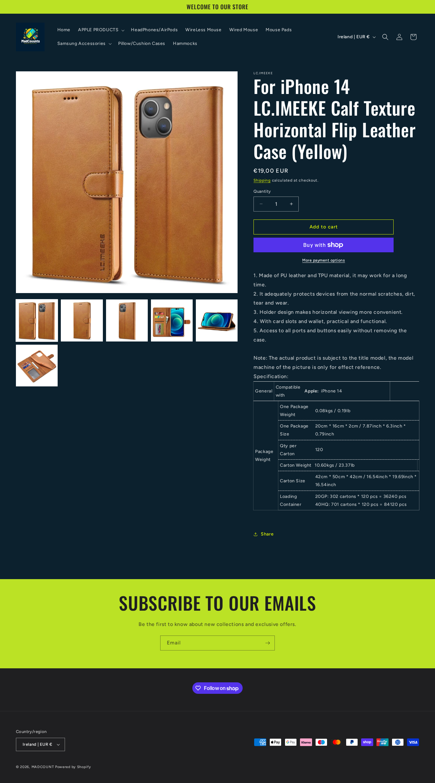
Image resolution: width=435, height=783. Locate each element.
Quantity (262, 191)
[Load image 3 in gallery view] (127, 320)
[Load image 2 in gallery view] (82, 320)
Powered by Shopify (73, 767)
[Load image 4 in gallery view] (172, 320)
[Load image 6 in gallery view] (37, 365)
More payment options (323, 260)
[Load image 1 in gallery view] (37, 320)
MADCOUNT (43, 767)
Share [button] (267, 534)
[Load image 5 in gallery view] (217, 320)
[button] (100, 30)
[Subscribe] (267, 643)
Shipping (262, 180)
